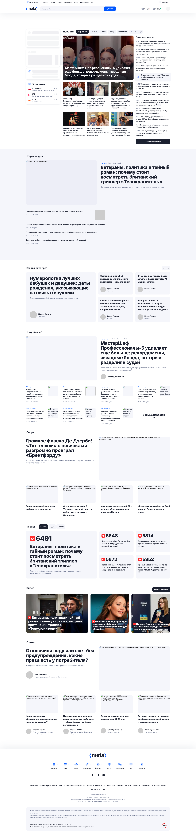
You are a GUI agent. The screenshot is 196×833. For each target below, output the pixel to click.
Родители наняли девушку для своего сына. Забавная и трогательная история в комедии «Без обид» (110, 613)
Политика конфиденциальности (43, 786)
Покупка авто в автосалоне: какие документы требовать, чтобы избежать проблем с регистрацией (78, 720)
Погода (59, 2)
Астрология (122, 32)
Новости (45, 2)
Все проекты (33, 2)
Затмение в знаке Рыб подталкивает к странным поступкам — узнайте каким (115, 279)
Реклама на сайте (124, 786)
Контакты (111, 786)
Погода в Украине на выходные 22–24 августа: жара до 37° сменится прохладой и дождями (150, 613)
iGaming (142, 768)
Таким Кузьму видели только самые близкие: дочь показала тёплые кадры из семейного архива (96, 103)
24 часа (43, 527)
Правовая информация (96, 786)
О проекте (146, 786)
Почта (53, 2)
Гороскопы (68, 2)
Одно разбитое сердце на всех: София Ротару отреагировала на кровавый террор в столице (74, 131)
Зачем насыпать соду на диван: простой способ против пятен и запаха (54, 211)
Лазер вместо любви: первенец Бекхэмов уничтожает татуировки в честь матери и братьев (121, 131)
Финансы (98, 768)
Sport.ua (136, 786)
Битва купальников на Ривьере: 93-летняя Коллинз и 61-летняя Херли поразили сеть (98, 131)
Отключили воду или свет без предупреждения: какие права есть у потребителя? (60, 655)
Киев (135, 32)
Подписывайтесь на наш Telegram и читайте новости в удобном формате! (155, 77)
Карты (76, 2)
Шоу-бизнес (82, 32)
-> (154, 416)
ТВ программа (38, 84)
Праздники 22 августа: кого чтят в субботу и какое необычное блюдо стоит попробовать (61, 232)
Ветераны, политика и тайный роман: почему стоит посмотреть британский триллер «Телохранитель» (135, 174)
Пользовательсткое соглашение (72, 786)
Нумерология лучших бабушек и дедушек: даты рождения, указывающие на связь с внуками (60, 285)
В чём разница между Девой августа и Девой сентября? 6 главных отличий (153, 279)
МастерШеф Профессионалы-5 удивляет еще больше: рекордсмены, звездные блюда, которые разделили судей (134, 353)
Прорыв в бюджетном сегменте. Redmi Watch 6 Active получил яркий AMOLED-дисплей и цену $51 (65, 224)
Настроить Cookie (159, 786)
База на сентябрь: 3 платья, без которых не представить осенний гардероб (56, 240)
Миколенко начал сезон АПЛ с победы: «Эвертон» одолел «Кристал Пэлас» (116, 509)
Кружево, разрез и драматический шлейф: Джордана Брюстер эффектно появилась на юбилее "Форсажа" (120, 103)
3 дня (52, 527)
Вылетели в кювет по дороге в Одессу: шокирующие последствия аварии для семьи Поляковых (110, 415)
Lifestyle (94, 32)
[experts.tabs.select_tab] (164, 268)
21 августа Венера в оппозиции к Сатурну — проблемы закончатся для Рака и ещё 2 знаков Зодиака (153, 305)
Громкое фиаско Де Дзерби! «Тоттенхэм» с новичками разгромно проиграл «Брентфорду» (59, 448)
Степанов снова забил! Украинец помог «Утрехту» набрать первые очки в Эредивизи (77, 510)
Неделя (61, 527)
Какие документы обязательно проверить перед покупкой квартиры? (41, 719)
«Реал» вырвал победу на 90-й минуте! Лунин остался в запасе (154, 509)
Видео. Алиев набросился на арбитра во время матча (40, 507)
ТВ (92, 2)
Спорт (103, 32)
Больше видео (160, 589)
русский (165, 2)
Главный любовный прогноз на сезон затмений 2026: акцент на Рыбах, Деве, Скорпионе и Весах (114, 305)
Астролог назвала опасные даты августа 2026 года (115, 717)
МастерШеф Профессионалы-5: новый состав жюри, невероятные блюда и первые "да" (74, 102)
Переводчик (84, 2)
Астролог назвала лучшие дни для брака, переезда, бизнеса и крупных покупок (153, 719)
